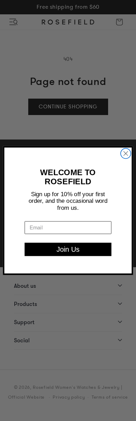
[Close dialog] (126, 153)
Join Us (68, 249)
